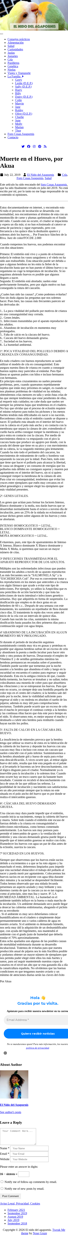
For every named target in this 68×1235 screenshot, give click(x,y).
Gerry (18, 79)
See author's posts (10, 1112)
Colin (18, 100)
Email (4, 1153)
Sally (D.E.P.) (23, 86)
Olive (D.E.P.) (23, 113)
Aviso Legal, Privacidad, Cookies (20, 1203)
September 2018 (17, 1223)
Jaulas (11, 52)
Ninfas (11, 69)
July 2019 (13, 1220)
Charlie (19, 117)
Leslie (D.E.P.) (24, 83)
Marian (19, 127)
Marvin (19, 103)
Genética (13, 66)
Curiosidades (15, 49)
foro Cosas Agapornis (54, 184)
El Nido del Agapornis (40, 174)
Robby (19, 110)
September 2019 (17, 1213)
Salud (11, 46)
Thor (18, 130)
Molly (18, 123)
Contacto (13, 137)
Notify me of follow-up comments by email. (31, 1181)
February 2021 (16, 1209)
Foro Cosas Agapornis (21, 134)
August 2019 (15, 1216)
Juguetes (13, 56)
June (18, 120)
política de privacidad (37, 1047)
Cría (10, 59)
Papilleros (13, 62)
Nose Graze (40, 1233)
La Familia (15, 76)
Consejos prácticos (19, 39)
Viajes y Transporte (19, 73)
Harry (18, 90)
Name (4, 1148)
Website (4, 1159)
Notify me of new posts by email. (24, 1188)
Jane (17, 106)
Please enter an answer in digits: (19, 1166)
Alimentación (16, 42)
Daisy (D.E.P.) (23, 96)
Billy (18, 93)
